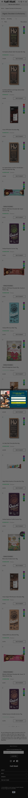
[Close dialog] (26, 391)
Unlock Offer (18, 402)
